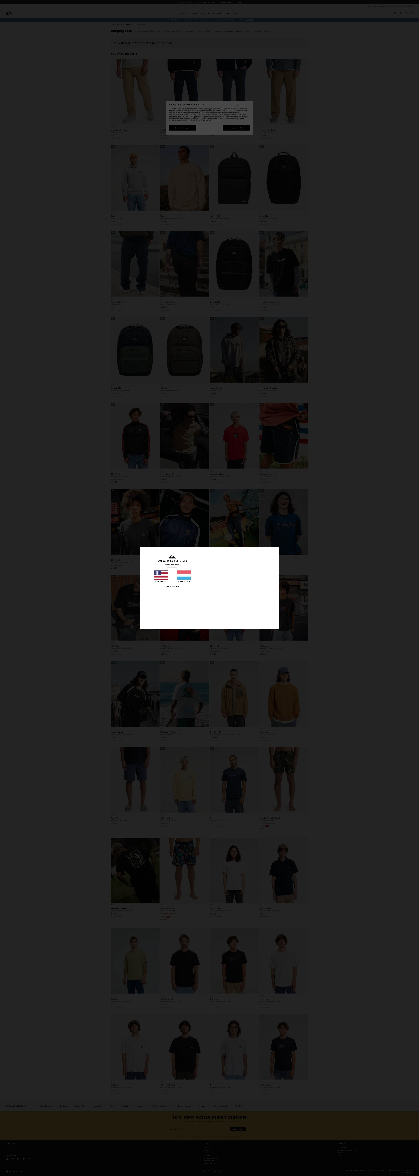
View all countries (172, 587)
